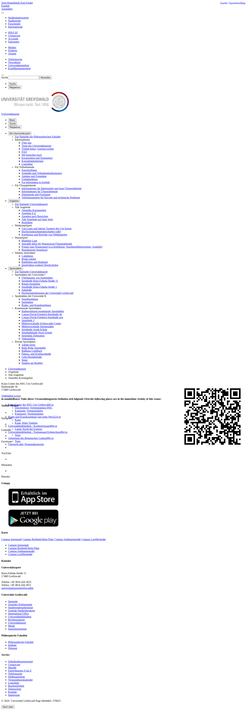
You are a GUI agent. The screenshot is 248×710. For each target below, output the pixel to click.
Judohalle (27, 290)
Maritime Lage (29, 240)
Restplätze (27, 222)
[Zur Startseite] (35, 110)
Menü (12, 120)
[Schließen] (2, 12)
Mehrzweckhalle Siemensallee (38, 326)
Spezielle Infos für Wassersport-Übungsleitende (47, 243)
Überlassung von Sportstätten (37, 277)
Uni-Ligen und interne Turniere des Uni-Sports (47, 228)
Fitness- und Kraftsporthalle (36, 353)
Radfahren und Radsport (35, 262)
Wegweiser (14, 127)
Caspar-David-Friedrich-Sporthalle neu (42, 317)
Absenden (45, 77)
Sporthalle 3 (28, 320)
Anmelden (6, 8)
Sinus (24, 360)
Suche (4, 77)
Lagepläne (27, 164)
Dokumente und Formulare (36, 194)
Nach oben (8, 707)
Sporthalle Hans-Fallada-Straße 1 (39, 286)
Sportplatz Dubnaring (33, 335)
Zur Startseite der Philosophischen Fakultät (37, 136)
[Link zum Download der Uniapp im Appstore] (33, 505)
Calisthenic (27, 255)
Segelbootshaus (30, 299)
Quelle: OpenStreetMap (232, 3)
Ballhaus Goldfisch (32, 350)
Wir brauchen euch (32, 154)
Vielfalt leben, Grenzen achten (38, 148)
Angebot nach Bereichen (35, 216)
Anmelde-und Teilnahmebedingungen (42, 173)
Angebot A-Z (29, 213)
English (5, 5)
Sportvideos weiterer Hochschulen (40, 265)
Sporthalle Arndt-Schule (34, 329)
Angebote (14, 201)
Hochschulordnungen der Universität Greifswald (47, 293)
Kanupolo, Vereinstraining (29, 410)
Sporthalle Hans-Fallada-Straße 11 (40, 280)
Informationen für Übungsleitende (40, 191)
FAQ (24, 151)
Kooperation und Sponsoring (37, 158)
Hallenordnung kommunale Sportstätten (43, 311)
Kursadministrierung (32, 161)
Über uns (26, 142)
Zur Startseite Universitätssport (31, 204)
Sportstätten (15, 268)
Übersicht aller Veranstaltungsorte (26, 444)
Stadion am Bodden (32, 363)
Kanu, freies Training (26, 422)
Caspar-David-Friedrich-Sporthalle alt (42, 314)
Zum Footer (26, 2)
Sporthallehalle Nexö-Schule (37, 332)
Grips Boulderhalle (32, 357)
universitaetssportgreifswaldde (17, 588)
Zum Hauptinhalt (10, 2)
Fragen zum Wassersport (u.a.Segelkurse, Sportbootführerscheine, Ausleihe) (62, 246)
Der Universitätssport (19, 133)
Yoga (17, 435)
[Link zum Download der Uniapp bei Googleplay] (33, 526)
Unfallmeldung (30, 179)
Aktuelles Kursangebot (34, 210)
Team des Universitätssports (36, 145)
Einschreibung (29, 170)
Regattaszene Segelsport (34, 249)
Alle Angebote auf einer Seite (37, 219)
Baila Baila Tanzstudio (34, 347)
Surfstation (27, 302)
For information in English (36, 182)
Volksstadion (28, 338)
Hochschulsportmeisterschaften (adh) (41, 231)
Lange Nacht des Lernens (28, 429)
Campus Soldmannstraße (21, 551)
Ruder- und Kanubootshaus (36, 305)
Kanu (18, 419)
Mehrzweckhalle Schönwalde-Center (41, 323)
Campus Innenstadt (18, 545)
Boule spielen (29, 259)
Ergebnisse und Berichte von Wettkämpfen (44, 234)
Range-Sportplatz (31, 283)
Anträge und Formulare (34, 176)
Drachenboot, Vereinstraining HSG (33, 407)
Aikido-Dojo (28, 344)
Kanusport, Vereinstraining (29, 413)
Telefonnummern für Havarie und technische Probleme (51, 197)
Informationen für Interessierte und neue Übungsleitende (51, 188)
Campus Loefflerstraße (20, 554)
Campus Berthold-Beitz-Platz (23, 548)
